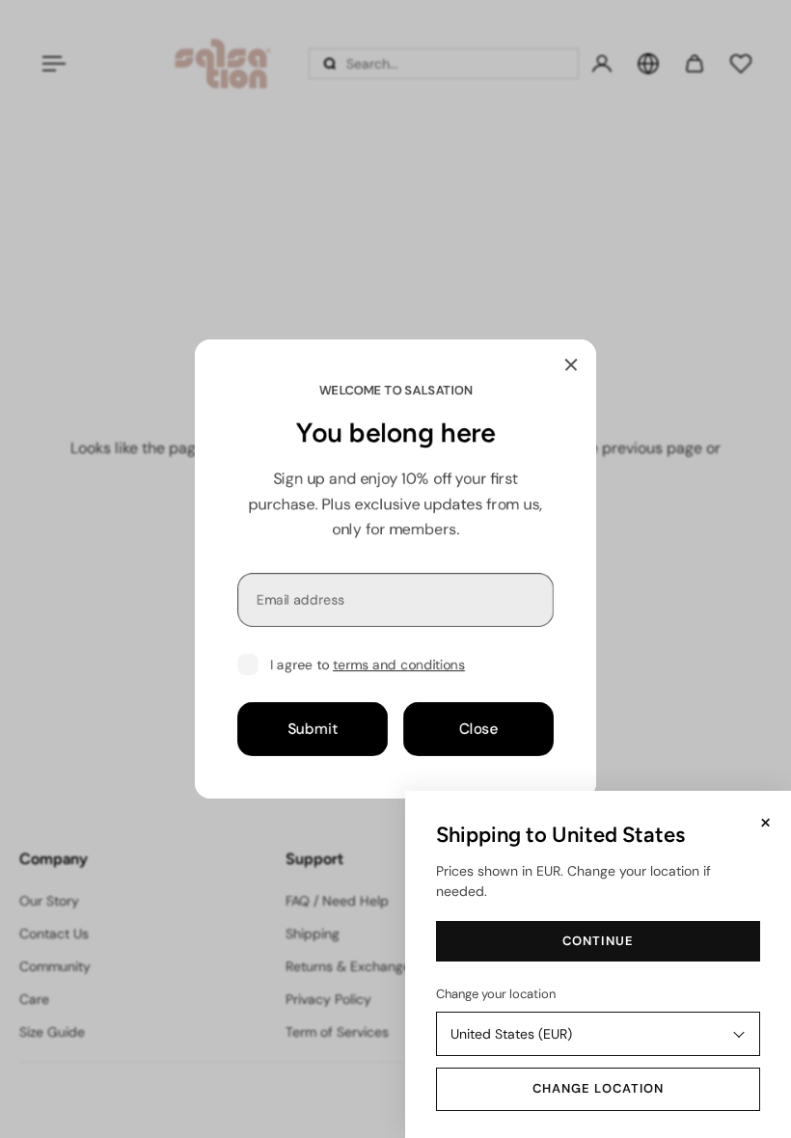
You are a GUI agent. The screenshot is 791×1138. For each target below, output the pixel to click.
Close (479, 729)
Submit (312, 729)
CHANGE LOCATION (598, 1088)
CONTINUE (597, 941)
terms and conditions (399, 664)
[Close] (571, 364)
